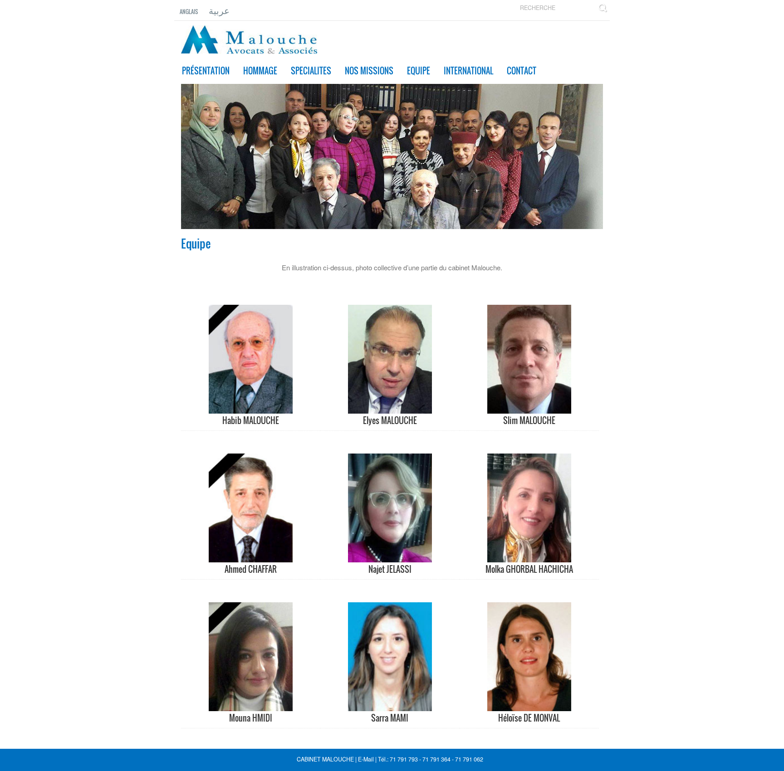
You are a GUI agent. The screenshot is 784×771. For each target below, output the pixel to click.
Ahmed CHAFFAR (251, 569)
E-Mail (366, 759)
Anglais (189, 11)
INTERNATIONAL (468, 71)
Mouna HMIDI (250, 718)
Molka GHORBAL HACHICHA (529, 569)
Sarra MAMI (389, 718)
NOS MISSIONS (369, 71)
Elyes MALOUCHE (390, 420)
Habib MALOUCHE (250, 420)
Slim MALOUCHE (529, 420)
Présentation (206, 71)
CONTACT (521, 71)
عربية (219, 10)
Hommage (260, 71)
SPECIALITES (311, 71)
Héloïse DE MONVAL (529, 718)
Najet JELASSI (390, 569)
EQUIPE (418, 71)
